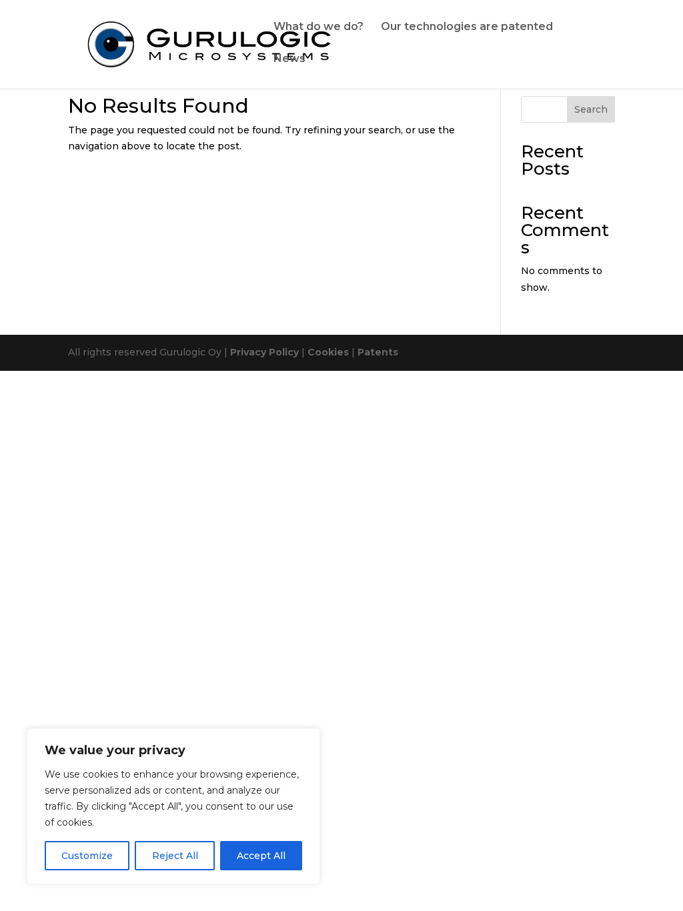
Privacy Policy (264, 352)
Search (591, 109)
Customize (87, 856)
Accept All (261, 856)
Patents (378, 352)
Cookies (328, 352)
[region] (173, 806)
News (289, 59)
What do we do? (318, 27)
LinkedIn (329, 71)
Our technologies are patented (467, 27)
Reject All (175, 856)
